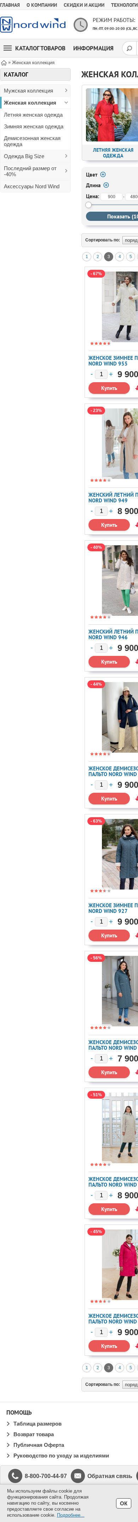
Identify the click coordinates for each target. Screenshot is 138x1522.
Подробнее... (71, 1515)
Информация (93, 48)
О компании (42, 5)
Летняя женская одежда (33, 115)
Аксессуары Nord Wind (31, 186)
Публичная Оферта (38, 1445)
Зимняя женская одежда (33, 126)
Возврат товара (33, 1434)
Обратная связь (109, 1476)
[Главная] (4, 62)
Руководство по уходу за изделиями (61, 1456)
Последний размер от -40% (30, 171)
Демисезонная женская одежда (32, 141)
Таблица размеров (37, 1424)
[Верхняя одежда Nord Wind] (32, 24)
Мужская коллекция (28, 91)
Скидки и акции (84, 5)
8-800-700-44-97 (46, 1476)
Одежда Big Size (24, 156)
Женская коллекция (30, 103)
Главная (10, 5)
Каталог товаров (40, 48)
